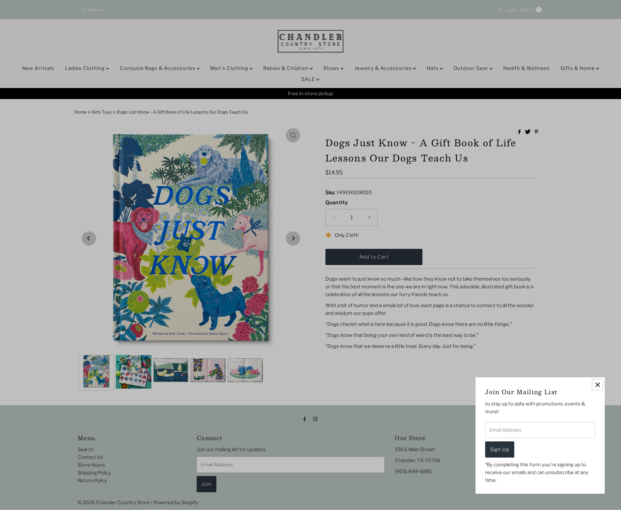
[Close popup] (597, 384)
